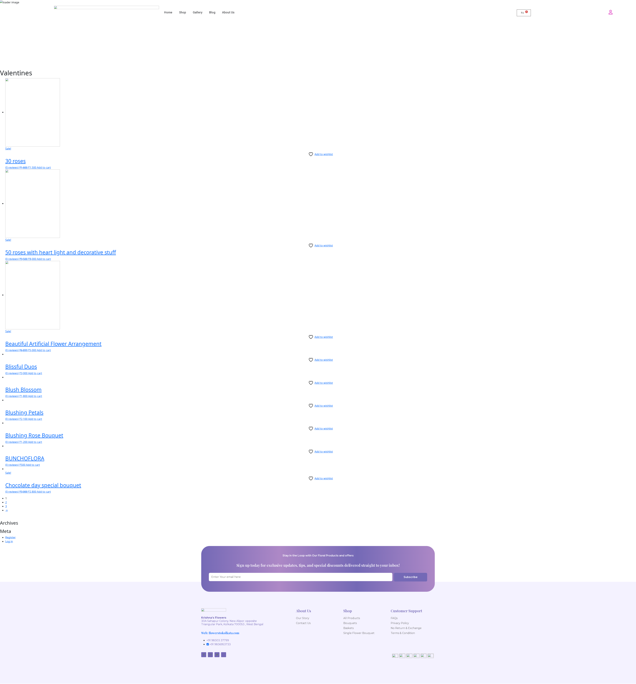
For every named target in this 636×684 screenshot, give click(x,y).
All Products (351, 618)
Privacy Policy (400, 623)
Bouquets (350, 623)
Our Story (302, 618)
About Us (228, 12)
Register (10, 537)
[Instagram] (210, 654)
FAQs (394, 618)
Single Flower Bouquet (358, 633)
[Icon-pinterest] (223, 654)
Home (168, 12)
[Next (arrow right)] (630, 342)
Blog (212, 12)
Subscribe (411, 577)
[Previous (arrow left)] (6, 342)
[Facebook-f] (203, 654)
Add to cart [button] (44, 167)
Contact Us (303, 623)
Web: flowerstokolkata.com (220, 633)
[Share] (625, 3)
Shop (182, 12)
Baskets (348, 628)
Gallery (197, 12)
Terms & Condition (403, 633)
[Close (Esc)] (632, 3)
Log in (9, 541)
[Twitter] (216, 654)
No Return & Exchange (406, 628)
